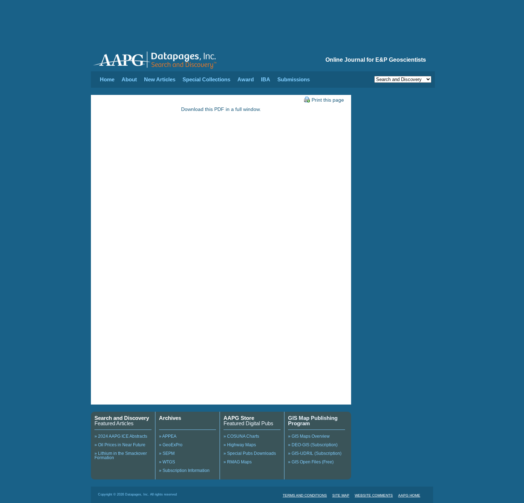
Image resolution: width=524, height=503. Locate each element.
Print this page (328, 100)
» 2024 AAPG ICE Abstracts (120, 436)
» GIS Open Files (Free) (311, 461)
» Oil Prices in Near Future (119, 444)
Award (245, 79)
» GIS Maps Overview (309, 436)
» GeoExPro (171, 444)
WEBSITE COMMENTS (374, 495)
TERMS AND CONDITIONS (305, 495)
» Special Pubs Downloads (250, 453)
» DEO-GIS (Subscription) (313, 444)
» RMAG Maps (238, 461)
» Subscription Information (184, 470)
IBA (265, 79)
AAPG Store (239, 418)
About (129, 79)
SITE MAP (340, 495)
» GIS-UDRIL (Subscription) (314, 453)
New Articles (159, 79)
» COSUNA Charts (241, 436)
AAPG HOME (409, 495)
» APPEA (167, 436)
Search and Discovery (121, 418)
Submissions (293, 79)
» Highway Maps (240, 444)
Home (107, 79)
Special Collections (206, 79)
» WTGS (167, 461)
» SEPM (167, 453)
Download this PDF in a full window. (221, 109)
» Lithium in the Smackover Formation (120, 455)
